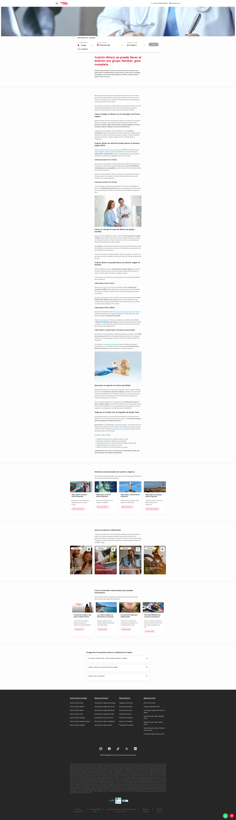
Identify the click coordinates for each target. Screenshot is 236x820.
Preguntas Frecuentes (126, 725)
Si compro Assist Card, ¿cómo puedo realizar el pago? (107, 658)
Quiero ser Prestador (126, 721)
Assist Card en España (77, 725)
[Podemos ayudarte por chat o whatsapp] (225, 815)
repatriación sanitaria (118, 429)
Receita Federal (113, 287)
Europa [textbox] (83, 45)
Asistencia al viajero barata (103, 725)
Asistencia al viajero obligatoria (105, 721)
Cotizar (154, 44)
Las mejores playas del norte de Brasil (154, 711)
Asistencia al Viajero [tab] (86, 38)
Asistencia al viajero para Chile (104, 714)
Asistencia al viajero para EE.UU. (105, 707)
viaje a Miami (103, 320)
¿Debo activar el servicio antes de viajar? (103, 667)
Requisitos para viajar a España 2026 (154, 717)
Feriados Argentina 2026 (152, 707)
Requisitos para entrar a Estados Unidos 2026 (154, 729)
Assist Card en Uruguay (77, 718)
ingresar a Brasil (102, 287)
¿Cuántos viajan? (132, 42)
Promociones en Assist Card (104, 718)
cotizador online (107, 439)
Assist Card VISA (149, 703)
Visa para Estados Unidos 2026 (154, 734)
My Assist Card (175, 3)
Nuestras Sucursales (126, 707)
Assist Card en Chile (76, 703)
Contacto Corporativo (126, 718)
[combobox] (85, 45)
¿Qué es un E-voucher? (96, 676)
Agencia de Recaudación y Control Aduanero (109, 149)
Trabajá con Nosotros (126, 703)
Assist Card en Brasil (77, 710)
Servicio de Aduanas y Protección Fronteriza (127, 311)
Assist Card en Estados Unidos (80, 721)
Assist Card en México (77, 707)
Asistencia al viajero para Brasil (105, 710)
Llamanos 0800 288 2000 (160, 3)
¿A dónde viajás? (82, 42)
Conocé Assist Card (125, 710)
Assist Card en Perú (76, 714)
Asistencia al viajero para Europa (105, 703)
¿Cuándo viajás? (102, 42)
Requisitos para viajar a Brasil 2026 (153, 723)
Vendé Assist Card (125, 714)
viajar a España (111, 344)
